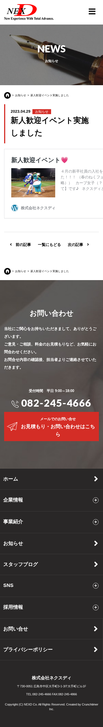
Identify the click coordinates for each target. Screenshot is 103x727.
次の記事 (77, 244)
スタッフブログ (20, 564)
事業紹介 (13, 521)
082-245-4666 (55, 403)
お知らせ (20, 95)
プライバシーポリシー (28, 649)
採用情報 (13, 607)
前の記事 (21, 244)
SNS (8, 585)
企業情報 (13, 499)
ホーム (10, 479)
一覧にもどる (49, 244)
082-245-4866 (67, 694)
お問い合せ (15, 629)
